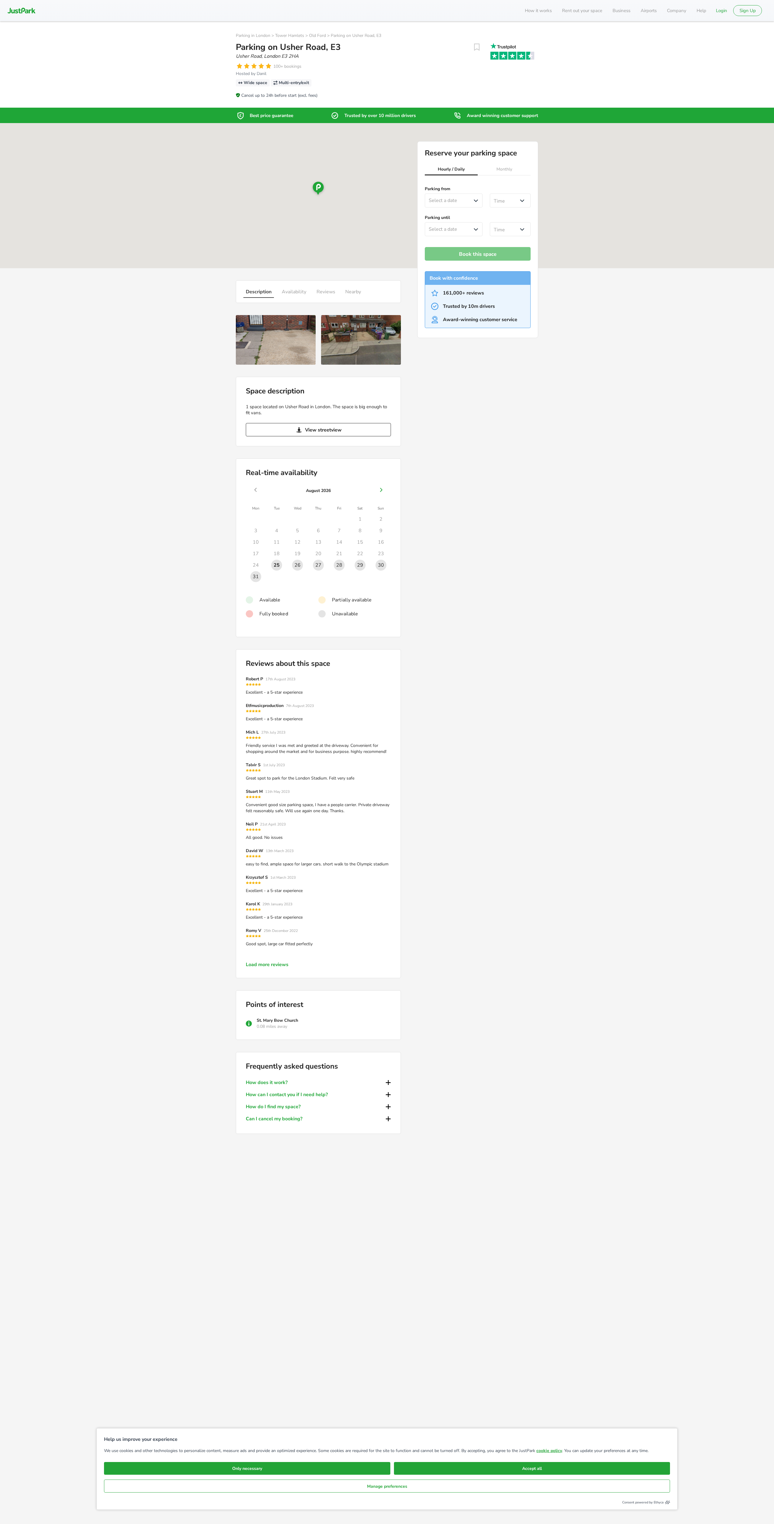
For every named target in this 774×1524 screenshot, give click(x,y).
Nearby (353, 291)
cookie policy (549, 1451)
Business (621, 11)
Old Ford (317, 35)
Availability (294, 291)
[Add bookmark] (476, 47)
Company (676, 11)
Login (721, 11)
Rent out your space (582, 11)
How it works (538, 11)
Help (701, 11)
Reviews (326, 291)
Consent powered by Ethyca (643, 1502)
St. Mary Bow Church (277, 1020)
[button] (451, 169)
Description (259, 291)
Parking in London (253, 35)
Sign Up (748, 11)
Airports (649, 11)
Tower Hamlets (289, 35)
